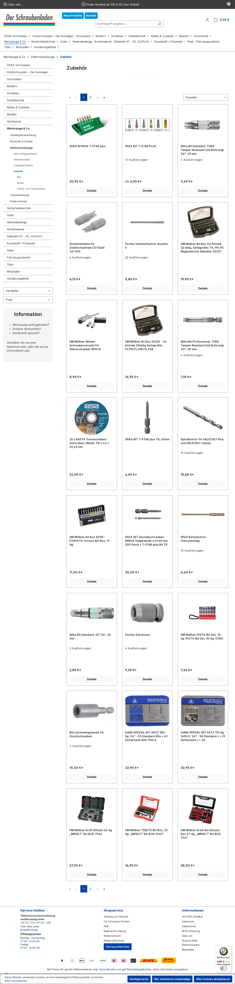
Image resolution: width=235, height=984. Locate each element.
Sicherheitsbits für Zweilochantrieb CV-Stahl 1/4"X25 (87, 247)
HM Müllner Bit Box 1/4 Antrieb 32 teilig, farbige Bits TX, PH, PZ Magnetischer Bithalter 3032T (202, 247)
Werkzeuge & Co (18, 128)
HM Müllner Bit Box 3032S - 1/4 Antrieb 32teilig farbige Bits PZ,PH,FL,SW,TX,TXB (146, 345)
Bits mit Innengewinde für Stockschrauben (87, 734)
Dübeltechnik (15, 100)
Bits (19, 177)
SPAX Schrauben (18, 65)
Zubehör (18, 171)
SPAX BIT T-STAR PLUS (140, 146)
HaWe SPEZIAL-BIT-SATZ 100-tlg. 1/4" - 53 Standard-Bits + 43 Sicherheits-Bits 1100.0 (146, 736)
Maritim (12, 114)
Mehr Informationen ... (17, 980)
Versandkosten (107, 969)
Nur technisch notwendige (172, 979)
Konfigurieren (139, 979)
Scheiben (13, 93)
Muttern (12, 86)
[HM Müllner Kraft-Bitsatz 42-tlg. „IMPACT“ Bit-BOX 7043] (92, 808)
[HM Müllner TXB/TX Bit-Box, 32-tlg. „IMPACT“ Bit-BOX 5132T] (147, 808)
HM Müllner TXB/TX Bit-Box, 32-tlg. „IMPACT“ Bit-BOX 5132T (147, 832)
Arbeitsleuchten (22, 159)
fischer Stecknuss (137, 634)
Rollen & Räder (18, 201)
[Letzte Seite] (104, 97)
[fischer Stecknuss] (147, 613)
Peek (10, 250)
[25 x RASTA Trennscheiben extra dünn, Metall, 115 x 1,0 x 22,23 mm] (92, 417)
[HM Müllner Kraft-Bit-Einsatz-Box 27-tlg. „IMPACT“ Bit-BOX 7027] (203, 808)
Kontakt (91, 15)
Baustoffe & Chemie (21, 141)
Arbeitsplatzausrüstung (23, 135)
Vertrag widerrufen (117, 946)
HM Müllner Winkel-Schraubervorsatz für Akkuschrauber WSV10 (85, 345)
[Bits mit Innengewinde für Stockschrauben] (92, 711)
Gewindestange (17, 222)
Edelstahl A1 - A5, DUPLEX (24, 236)
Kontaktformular (29, 929)
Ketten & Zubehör (18, 107)
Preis (9, 299)
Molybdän (13, 271)
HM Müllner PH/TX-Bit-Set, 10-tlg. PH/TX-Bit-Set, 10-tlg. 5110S (202, 636)
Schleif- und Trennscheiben (31, 189)
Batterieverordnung (115, 931)
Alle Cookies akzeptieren (213, 979)
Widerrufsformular (114, 940)
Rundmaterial (15, 229)
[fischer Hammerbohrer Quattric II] (147, 222)
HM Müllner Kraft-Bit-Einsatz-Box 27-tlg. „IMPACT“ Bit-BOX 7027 (201, 833)
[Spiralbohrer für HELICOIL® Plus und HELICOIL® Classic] (203, 417)
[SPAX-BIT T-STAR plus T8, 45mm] (147, 417)
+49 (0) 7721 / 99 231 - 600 (35, 922)
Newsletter (188, 949)
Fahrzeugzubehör (19, 257)
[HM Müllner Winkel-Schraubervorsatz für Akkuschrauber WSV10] (92, 320)
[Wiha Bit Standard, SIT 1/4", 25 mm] (92, 613)
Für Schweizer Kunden (117, 921)
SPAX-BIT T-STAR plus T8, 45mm (147, 439)
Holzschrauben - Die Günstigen (27, 72)
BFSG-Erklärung (191, 931)
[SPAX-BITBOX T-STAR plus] (92, 124)
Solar (10, 215)
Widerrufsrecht (112, 935)
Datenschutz (189, 926)
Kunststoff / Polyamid (21, 243)
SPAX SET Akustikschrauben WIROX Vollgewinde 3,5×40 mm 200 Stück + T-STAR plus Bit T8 (146, 540)
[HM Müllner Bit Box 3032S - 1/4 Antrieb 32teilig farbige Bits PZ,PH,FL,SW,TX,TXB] (147, 320)
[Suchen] (160, 23)
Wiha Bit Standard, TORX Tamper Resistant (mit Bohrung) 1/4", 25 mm (202, 149)
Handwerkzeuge (19, 195)
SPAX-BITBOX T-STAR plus (88, 146)
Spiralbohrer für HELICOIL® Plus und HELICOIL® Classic (202, 441)
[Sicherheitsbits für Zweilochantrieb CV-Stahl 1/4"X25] (92, 222)
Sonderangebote (18, 278)
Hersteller (12, 290)
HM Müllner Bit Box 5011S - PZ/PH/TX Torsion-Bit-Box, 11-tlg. (90, 540)
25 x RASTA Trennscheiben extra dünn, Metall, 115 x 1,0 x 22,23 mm (89, 443)
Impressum (188, 921)
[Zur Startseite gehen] (29, 19)
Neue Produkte (73, 15)
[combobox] (125, 23)
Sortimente (14, 121)
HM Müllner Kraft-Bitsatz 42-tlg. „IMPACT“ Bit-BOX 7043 (91, 832)
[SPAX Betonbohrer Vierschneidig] (203, 515)
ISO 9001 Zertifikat (192, 916)
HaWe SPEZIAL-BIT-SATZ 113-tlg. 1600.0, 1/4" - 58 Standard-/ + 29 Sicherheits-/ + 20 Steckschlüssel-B (203, 736)
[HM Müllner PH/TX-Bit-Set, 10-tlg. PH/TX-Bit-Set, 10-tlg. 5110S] (203, 613)
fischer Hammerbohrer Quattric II (146, 245)
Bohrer (20, 183)
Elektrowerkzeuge (21, 147)
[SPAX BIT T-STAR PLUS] (147, 124)
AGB (106, 926)
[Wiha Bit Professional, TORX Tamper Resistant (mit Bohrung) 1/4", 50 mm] (203, 320)
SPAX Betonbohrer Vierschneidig (193, 538)
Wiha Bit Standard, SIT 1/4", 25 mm (90, 636)
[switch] (223, 968)
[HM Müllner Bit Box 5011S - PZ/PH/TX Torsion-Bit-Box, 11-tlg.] (92, 515)
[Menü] (229, 947)
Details (92, 190)
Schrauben (14, 79)
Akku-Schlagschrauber (25, 153)
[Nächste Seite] (97, 97)
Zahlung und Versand (116, 916)
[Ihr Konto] (207, 19)
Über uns (14, 4)
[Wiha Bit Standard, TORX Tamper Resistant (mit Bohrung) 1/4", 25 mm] (203, 124)
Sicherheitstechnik (19, 208)
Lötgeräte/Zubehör (23, 165)
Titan (10, 264)
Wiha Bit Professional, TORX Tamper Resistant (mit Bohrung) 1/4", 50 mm (202, 345)
